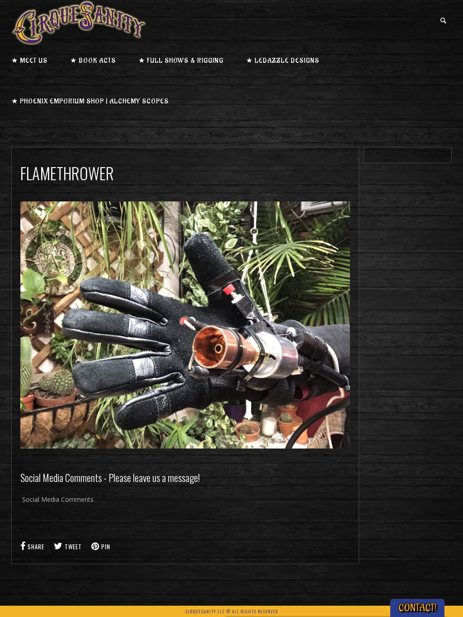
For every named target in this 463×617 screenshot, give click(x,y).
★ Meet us (29, 60)
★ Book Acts (93, 60)
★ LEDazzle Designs (282, 60)
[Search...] (444, 20)
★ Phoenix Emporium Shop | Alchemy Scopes (90, 101)
